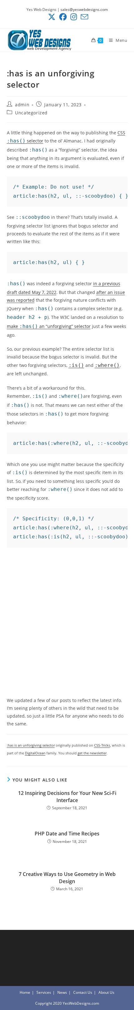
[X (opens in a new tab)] (51, 17)
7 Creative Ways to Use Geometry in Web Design (67, 877)
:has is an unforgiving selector (31, 745)
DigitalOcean (35, 753)
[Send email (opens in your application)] (83, 17)
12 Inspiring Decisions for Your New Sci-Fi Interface (67, 796)
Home (25, 992)
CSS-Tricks (102, 745)
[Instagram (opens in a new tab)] (74, 17)
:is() (76, 365)
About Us (106, 992)
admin (22, 105)
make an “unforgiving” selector (49, 326)
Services (43, 992)
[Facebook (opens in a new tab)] (63, 17)
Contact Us (82, 992)
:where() (107, 365)
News (62, 992)
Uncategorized (31, 113)
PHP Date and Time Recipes (67, 833)
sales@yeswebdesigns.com (84, 9)
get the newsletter (92, 753)
